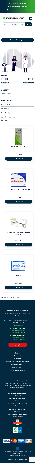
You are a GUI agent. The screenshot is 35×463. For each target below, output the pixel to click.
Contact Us (17, 356)
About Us (17, 353)
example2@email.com (18, 332)
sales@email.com (18, 337)
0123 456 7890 (18, 325)
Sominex (18, 275)
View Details (19, 159)
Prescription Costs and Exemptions (17, 361)
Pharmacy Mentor (20, 455)
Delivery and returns (17, 364)
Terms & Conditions (21, 459)
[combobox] (17, 93)
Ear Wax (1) (5, 109)
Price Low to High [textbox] (7, 93)
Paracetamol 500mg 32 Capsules (18, 189)
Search (29, 24)
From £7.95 (18, 241)
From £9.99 (18, 284)
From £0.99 (18, 155)
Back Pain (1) (5, 104)
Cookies (10, 459)
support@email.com (19, 339)
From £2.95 (18, 198)
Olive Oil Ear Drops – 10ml (18, 146)
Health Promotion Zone (17, 370)
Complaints (17, 359)
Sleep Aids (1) (5, 113)
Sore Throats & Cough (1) (9, 117)
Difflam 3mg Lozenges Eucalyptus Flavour (18, 233)
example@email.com (18, 330)
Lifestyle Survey (17, 367)
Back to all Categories (17, 40)
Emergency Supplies (18, 345)
